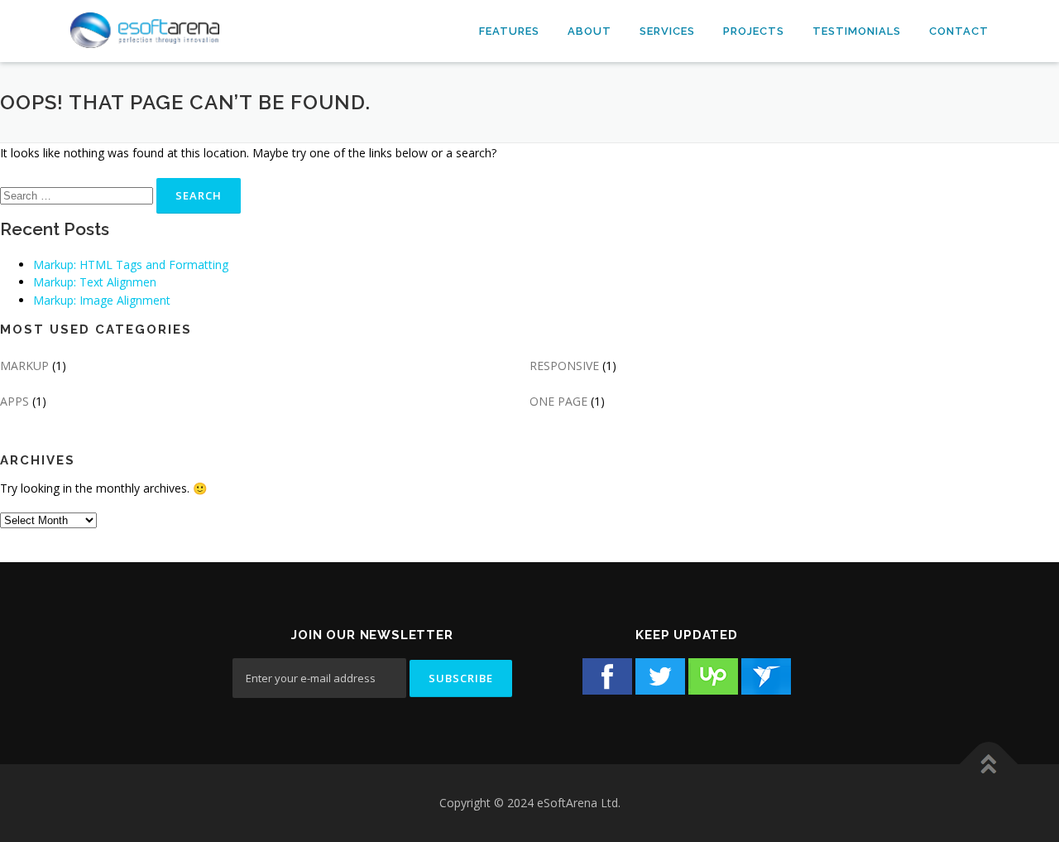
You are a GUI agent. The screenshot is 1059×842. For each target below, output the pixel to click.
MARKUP (24, 365)
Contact (959, 31)
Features (509, 31)
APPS (14, 401)
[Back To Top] (989, 764)
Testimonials (856, 31)
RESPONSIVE (564, 365)
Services (667, 31)
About (589, 31)
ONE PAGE (558, 401)
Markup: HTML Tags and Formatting (130, 264)
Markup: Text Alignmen (94, 282)
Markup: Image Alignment (101, 300)
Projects (753, 31)
